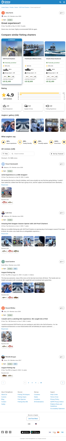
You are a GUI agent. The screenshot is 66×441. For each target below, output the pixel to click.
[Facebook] (2, 432)
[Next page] (63, 382)
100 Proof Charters (24, 7)
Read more (4, 185)
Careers (3, 397)
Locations (37, 399)
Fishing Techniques (24, 394)
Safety (3, 404)
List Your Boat (33, 418)
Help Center (54, 394)
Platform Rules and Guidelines (56, 405)
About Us (4, 394)
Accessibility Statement (57, 408)
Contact (3, 401)
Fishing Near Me (23, 401)
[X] (6, 432)
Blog (2, 399)
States (36, 397)
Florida (11, 7)
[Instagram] (10, 432)
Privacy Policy (54, 399)
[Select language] (36, 424)
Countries (37, 394)
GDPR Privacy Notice (57, 401)
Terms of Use (54, 397)
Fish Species (22, 399)
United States (5, 7)
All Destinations (39, 401)
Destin (16, 7)
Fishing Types (22, 397)
